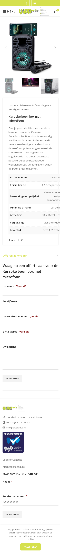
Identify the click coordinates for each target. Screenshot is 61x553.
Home (12, 105)
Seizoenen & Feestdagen (34, 105)
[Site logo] (34, 11)
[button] (6, 47)
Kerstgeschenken (18, 109)
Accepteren (30, 546)
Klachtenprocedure (14, 466)
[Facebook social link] (18, 240)
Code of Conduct (12, 459)
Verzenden (12, 378)
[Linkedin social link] (22, 240)
